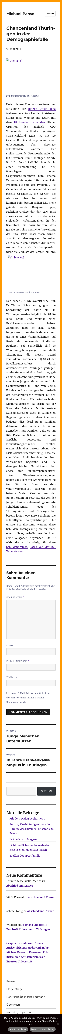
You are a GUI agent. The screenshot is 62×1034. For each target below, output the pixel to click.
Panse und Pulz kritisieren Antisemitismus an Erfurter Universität (27, 957)
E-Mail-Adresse (17, 661)
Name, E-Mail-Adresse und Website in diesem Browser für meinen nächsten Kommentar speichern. (28, 698)
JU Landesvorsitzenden (30, 122)
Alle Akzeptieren (18, 1029)
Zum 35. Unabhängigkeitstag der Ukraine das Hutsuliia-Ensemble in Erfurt (32, 829)
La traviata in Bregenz (23, 839)
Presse (10, 981)
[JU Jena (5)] (32, 272)
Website (11, 676)
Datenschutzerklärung (42, 1029)
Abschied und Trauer (19, 885)
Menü (50, 13)
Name (11, 645)
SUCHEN (46, 791)
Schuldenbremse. (17, 546)
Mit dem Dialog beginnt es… (27, 818)
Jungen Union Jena (42, 108)
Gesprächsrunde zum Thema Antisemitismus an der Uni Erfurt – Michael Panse (29, 948)
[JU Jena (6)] (30, 75)
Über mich (13, 1004)
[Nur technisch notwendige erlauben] (58, 1024)
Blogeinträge (14, 989)
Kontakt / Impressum (20, 1012)
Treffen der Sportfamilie (25, 855)
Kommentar (15, 597)
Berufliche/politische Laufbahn (25, 996)
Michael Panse (20, 13)
